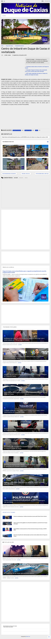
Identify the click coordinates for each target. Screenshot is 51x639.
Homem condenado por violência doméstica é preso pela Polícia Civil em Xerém (30, 516)
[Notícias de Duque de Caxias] (25, 13)
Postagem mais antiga (42, 173)
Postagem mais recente (9, 173)
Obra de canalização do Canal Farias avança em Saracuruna (36, 153)
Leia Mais (20, 344)
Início (2, 45)
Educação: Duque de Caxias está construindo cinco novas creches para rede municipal (36, 70)
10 (5, 498)
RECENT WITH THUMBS (9, 512)
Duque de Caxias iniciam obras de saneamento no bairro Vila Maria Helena (35, 166)
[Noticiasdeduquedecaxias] (6, 1)
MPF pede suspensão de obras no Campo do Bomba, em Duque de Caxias (36, 74)
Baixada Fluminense (19, 45)
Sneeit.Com (28, 636)
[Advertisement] (12, 67)
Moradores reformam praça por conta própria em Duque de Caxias (13, 166)
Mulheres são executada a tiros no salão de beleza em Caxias (22, 555)
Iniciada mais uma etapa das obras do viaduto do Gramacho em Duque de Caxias (13, 152)
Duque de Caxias (9, 45)
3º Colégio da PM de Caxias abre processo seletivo (19, 573)
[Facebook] (2, 1)
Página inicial (26, 173)
